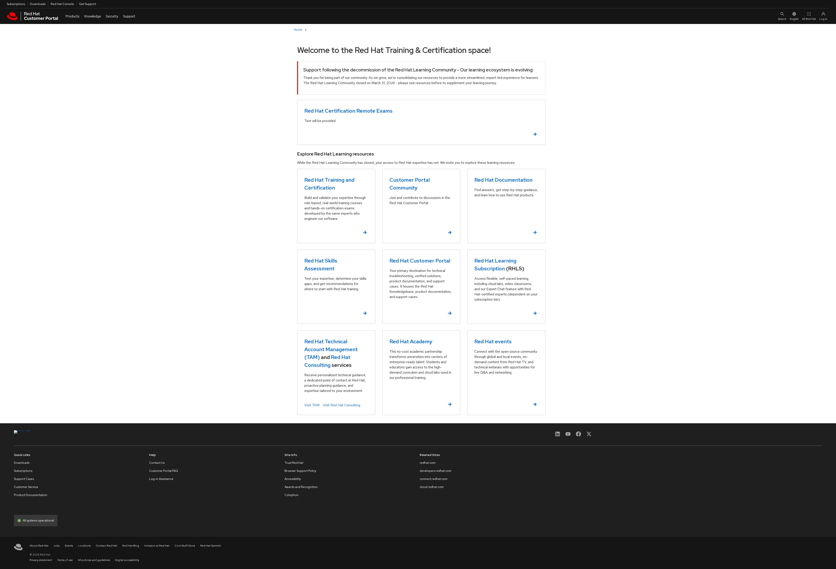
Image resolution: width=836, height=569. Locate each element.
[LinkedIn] (557, 435)
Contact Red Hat (106, 545)
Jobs (57, 545)
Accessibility (293, 479)
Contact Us (157, 463)
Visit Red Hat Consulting (341, 405)
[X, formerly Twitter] (589, 434)
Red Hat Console (62, 4)
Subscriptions (16, 4)
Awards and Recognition (301, 487)
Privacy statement (41, 560)
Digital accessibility (127, 560)
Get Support (87, 4)
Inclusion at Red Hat (156, 545)
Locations (84, 545)
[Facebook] (578, 435)
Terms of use (65, 560)
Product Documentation (30, 495)
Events (69, 545)
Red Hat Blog (130, 545)
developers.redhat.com (435, 471)
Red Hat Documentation (503, 179)
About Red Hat (39, 545)
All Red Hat (809, 19)
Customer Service (26, 487)
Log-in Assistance (161, 479)
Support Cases (24, 479)
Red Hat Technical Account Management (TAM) (331, 349)
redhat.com (427, 463)
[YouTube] (568, 435)
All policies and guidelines (94, 560)
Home (298, 30)
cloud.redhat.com (432, 487)
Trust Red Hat (294, 463)
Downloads (38, 4)
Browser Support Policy (300, 471)
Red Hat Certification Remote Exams (348, 110)
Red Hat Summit (210, 545)
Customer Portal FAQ (163, 471)
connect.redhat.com (433, 479)
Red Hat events (493, 341)
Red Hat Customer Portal (419, 260)
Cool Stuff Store (185, 545)
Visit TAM (311, 405)
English (794, 19)
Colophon (291, 495)
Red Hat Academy (410, 341)
